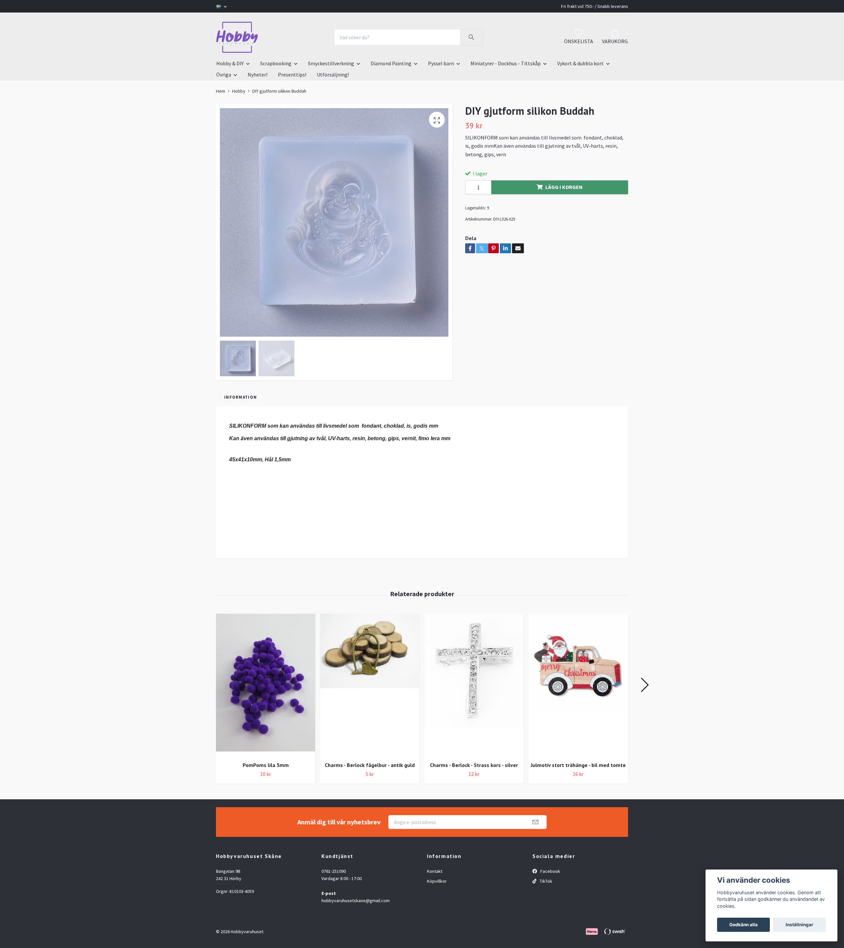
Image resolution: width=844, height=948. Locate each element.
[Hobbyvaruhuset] (237, 37)
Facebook (549, 871)
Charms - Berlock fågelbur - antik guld (370, 765)
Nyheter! (257, 74)
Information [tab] (240, 397)
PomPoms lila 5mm (266, 765)
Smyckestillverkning (331, 63)
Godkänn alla (743, 924)
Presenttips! (292, 74)
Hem (220, 91)
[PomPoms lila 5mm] (265, 685)
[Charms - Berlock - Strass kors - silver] (474, 685)
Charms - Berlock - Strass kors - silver (474, 765)
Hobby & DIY (230, 63)
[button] (644, 685)
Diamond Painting (391, 63)
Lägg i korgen (564, 187)
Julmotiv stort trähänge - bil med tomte (578, 765)
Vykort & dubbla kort (580, 63)
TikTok (545, 881)
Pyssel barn (441, 63)
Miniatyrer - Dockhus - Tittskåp (505, 63)
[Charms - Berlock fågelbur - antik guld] (369, 685)
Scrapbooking (275, 63)
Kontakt (434, 871)
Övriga (223, 74)
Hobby (238, 91)
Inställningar (799, 924)
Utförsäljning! (333, 74)
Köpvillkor (437, 881)
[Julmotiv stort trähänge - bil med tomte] (578, 685)
